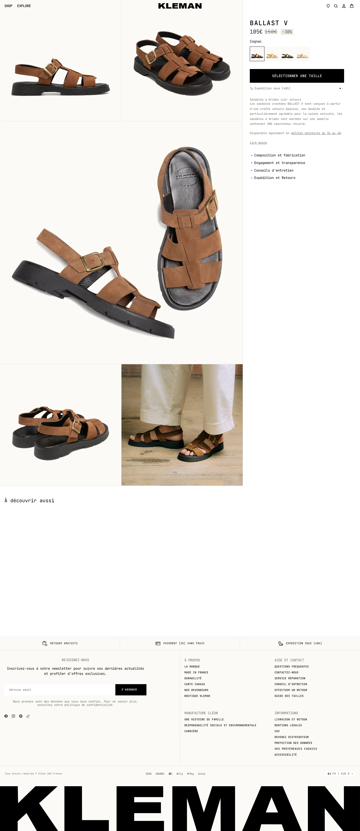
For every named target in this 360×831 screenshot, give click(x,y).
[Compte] (344, 6)
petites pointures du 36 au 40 (316, 133)
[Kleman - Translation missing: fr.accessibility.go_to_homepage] (180, 6)
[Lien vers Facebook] (6, 716)
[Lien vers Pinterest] (21, 716)
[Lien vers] (28, 716)
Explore (24, 6)
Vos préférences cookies (296, 748)
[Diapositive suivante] (353, 507)
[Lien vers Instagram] (13, 716)
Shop (8, 6)
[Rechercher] (336, 6)
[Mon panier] (352, 6)
